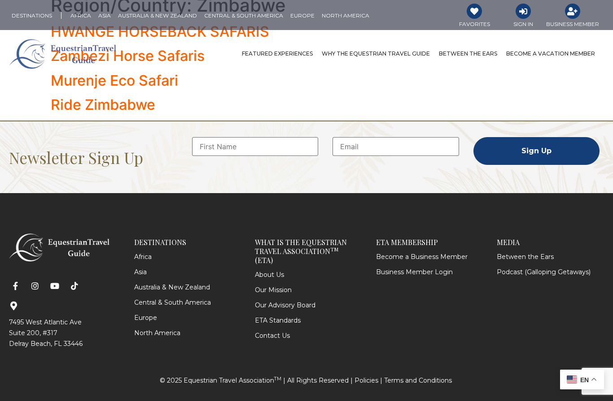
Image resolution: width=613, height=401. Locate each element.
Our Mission (273, 290)
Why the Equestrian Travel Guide (376, 53)
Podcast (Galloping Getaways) (544, 272)
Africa (143, 257)
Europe (145, 318)
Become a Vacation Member (550, 53)
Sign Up (536, 151)
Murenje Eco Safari (114, 80)
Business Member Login (414, 272)
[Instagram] (35, 286)
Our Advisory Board (285, 305)
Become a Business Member (422, 257)
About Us (269, 275)
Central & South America (172, 302)
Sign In (523, 24)
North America (157, 333)
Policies (366, 380)
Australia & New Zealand (172, 287)
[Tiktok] (74, 286)
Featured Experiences (277, 53)
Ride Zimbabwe (103, 104)
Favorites (474, 24)
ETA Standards (278, 320)
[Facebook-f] (15, 286)
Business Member (572, 24)
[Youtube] (54, 286)
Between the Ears (468, 53)
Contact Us (272, 336)
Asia (140, 272)
